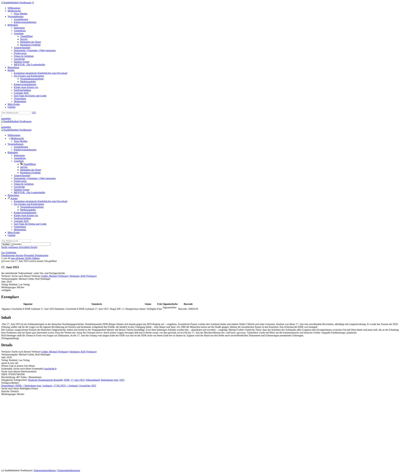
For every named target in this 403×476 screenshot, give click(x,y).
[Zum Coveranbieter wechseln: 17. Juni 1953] (14, 261)
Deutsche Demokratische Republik (45, 380)
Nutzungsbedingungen (68, 470)
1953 (121, 380)
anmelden (6, 118)
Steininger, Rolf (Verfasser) (83, 276)
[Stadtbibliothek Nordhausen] (16, 2)
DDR (66, 380)
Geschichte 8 (49, 368)
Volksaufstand (92, 380)
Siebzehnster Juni (109, 380)
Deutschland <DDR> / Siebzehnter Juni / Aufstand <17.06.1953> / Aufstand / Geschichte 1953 (48, 385)
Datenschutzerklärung (45, 470)
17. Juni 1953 (77, 380)
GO (34, 112)
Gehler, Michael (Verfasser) (54, 276)
